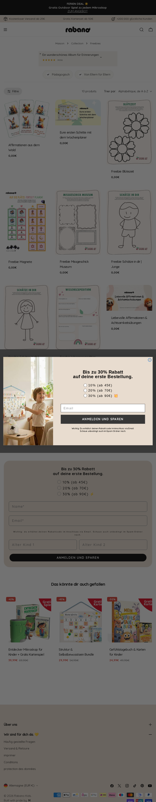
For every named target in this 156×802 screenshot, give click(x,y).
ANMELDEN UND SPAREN (102, 419)
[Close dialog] (149, 359)
